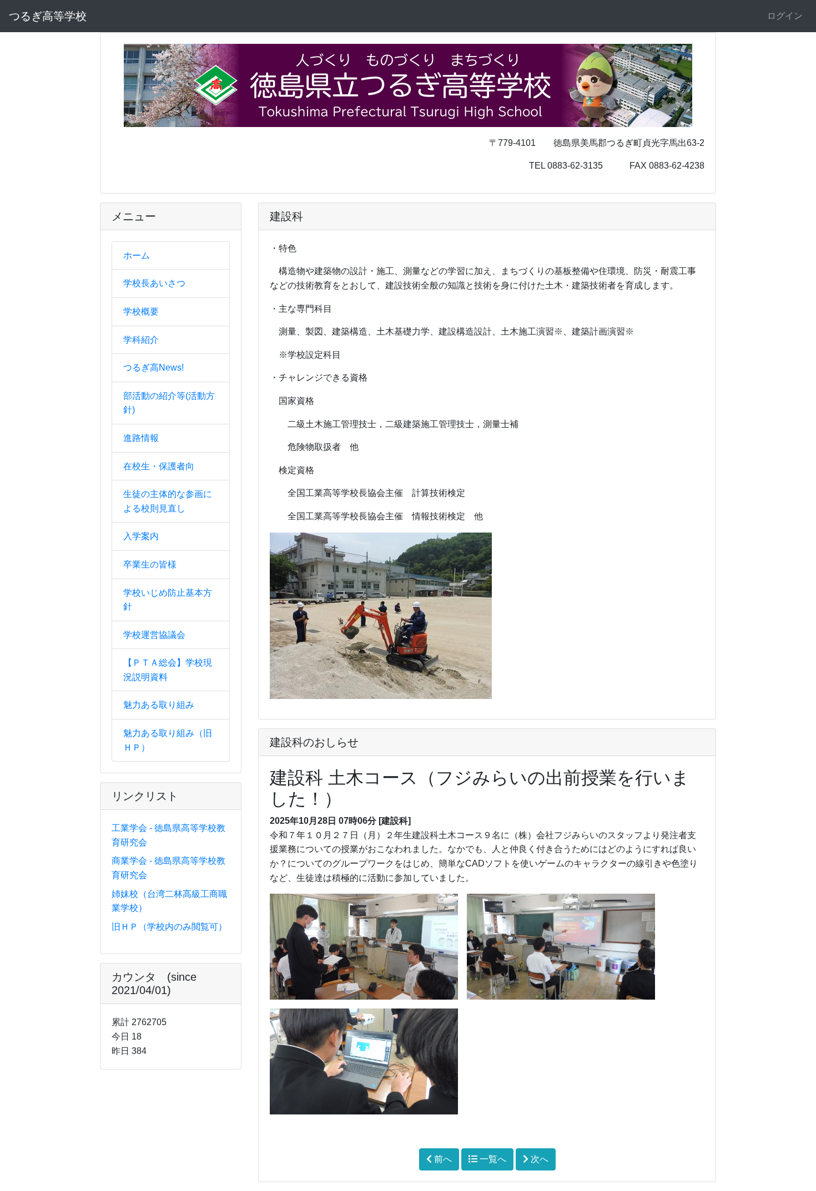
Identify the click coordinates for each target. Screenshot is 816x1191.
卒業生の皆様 (150, 564)
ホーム (136, 255)
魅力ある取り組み (158, 704)
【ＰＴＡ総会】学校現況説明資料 (167, 670)
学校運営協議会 (154, 635)
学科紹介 (141, 339)
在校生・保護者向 (158, 466)
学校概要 (141, 311)
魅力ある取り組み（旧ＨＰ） (167, 740)
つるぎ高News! (153, 367)
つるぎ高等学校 (48, 16)
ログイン (785, 16)
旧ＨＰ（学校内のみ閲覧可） (169, 926)
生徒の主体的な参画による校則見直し (167, 501)
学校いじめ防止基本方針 (167, 600)
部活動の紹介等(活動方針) (169, 403)
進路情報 (141, 438)
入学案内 (141, 536)
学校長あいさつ (154, 283)
